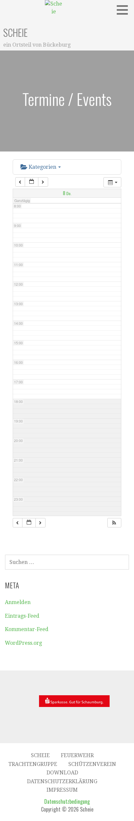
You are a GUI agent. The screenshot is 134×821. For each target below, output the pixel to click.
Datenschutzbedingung (67, 801)
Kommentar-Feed (26, 629)
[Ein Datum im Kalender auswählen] (31, 182)
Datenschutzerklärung (62, 781)
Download (62, 773)
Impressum (62, 790)
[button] (124, 9)
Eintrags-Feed (22, 616)
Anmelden (18, 602)
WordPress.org (23, 643)
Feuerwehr (77, 755)
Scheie (15, 32)
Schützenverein (92, 764)
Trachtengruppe (32, 764)
